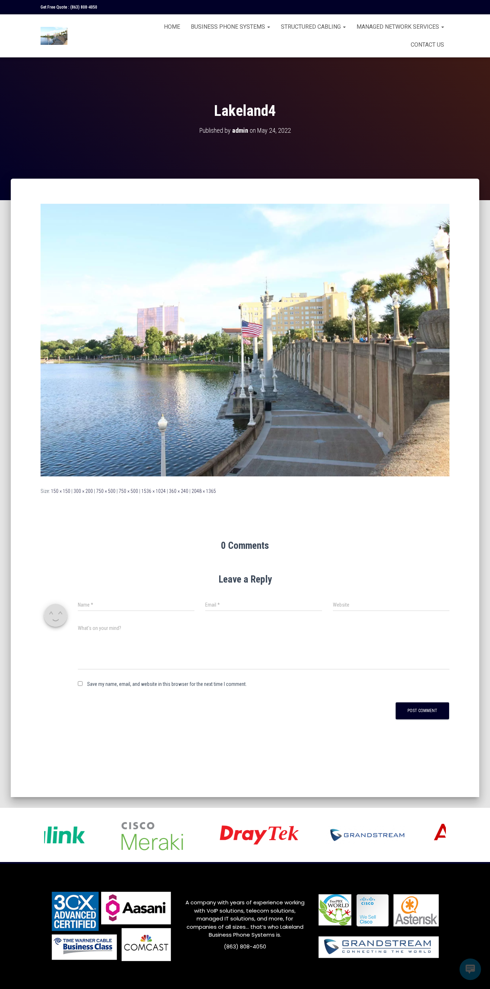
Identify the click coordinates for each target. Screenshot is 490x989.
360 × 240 (178, 491)
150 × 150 (60, 491)
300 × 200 (83, 491)
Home (172, 26)
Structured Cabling (311, 26)
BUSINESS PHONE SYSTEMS (229, 26)
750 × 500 (106, 491)
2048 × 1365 (204, 491)
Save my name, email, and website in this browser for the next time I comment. (167, 684)
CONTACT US (427, 44)
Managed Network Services (398, 26)
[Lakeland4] (245, 340)
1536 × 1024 (153, 491)
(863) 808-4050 (83, 7)
